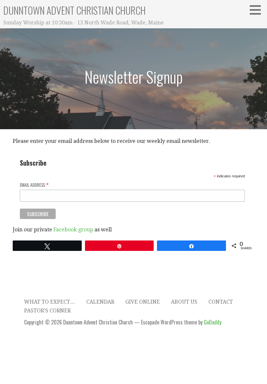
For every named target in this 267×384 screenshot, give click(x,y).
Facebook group (73, 229)
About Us (184, 302)
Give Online (142, 302)
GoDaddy (212, 322)
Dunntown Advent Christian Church (74, 10)
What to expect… (49, 302)
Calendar (100, 302)
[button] (257, 9)
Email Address (34, 184)
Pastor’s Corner (47, 311)
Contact (220, 302)
